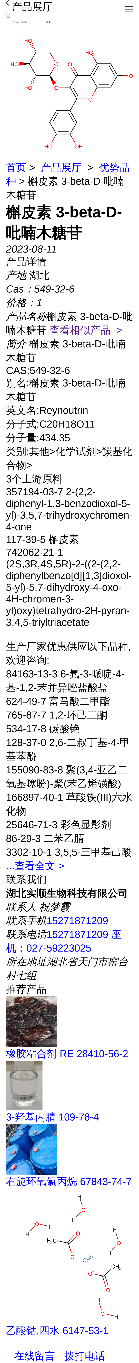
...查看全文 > (35, 865)
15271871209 (77, 920)
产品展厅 (61, 167)
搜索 (48, 22)
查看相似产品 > (85, 330)
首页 (16, 167)
